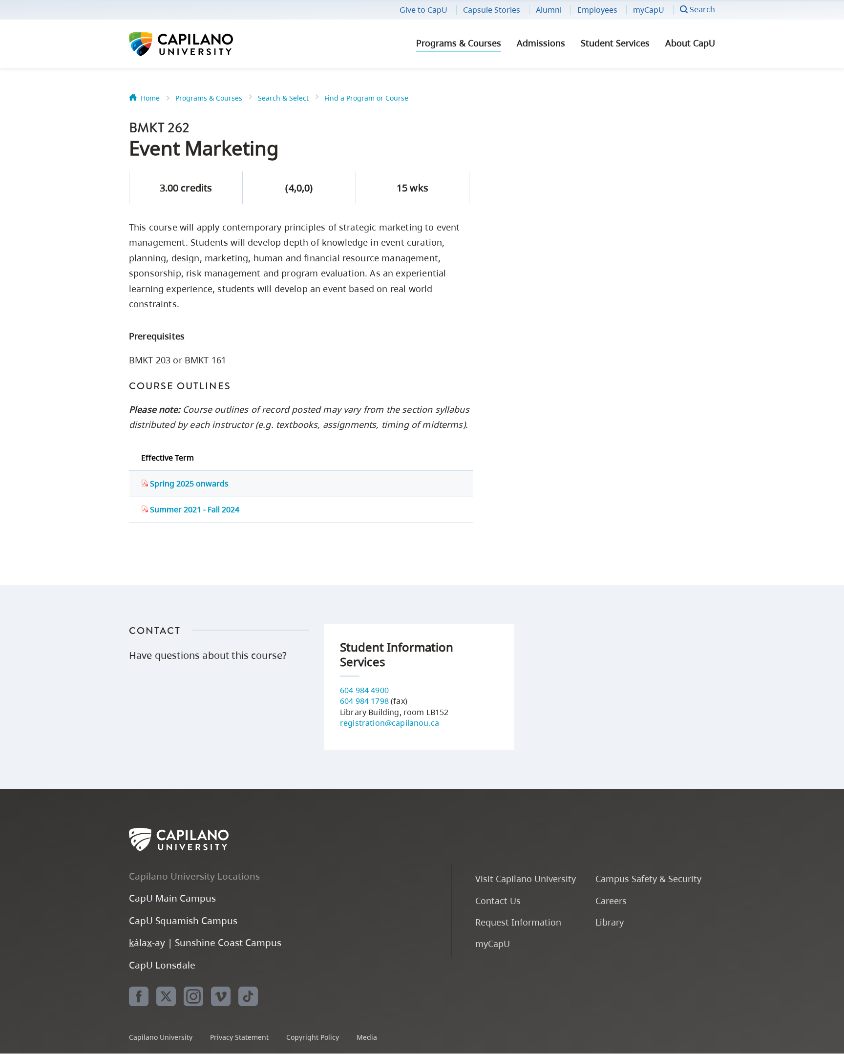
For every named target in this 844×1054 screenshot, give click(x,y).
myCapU (648, 9)
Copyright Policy (312, 1037)
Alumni (549, 9)
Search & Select (283, 98)
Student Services (615, 43)
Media (367, 1037)
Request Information (518, 922)
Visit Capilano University (525, 878)
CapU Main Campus (172, 898)
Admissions (541, 43)
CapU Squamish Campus (183, 920)
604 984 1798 (364, 701)
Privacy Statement (239, 1037)
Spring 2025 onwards (188, 483)
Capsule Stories (491, 9)
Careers (611, 900)
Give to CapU (423, 9)
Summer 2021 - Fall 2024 (193, 509)
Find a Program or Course (366, 98)
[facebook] (138, 996)
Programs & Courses (458, 43)
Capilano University (207, 44)
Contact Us (498, 900)
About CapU (690, 43)
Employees (597, 9)
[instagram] (193, 996)
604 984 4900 (364, 690)
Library (609, 922)
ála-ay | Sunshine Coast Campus (205, 942)
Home (150, 98)
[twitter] (166, 996)
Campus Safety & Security (648, 878)
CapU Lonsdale (162, 964)
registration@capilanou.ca (389, 722)
